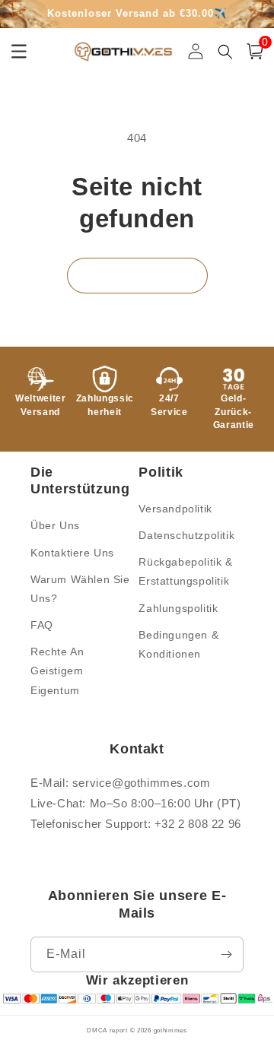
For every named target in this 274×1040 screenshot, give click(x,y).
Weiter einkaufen (137, 275)
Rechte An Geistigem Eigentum (57, 670)
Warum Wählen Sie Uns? (80, 588)
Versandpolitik (175, 509)
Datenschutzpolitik (186, 535)
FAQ (41, 625)
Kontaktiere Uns (72, 553)
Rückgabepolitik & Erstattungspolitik (185, 571)
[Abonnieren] (226, 954)
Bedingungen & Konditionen (178, 644)
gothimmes (170, 1030)
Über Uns (55, 525)
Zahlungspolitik (178, 608)
